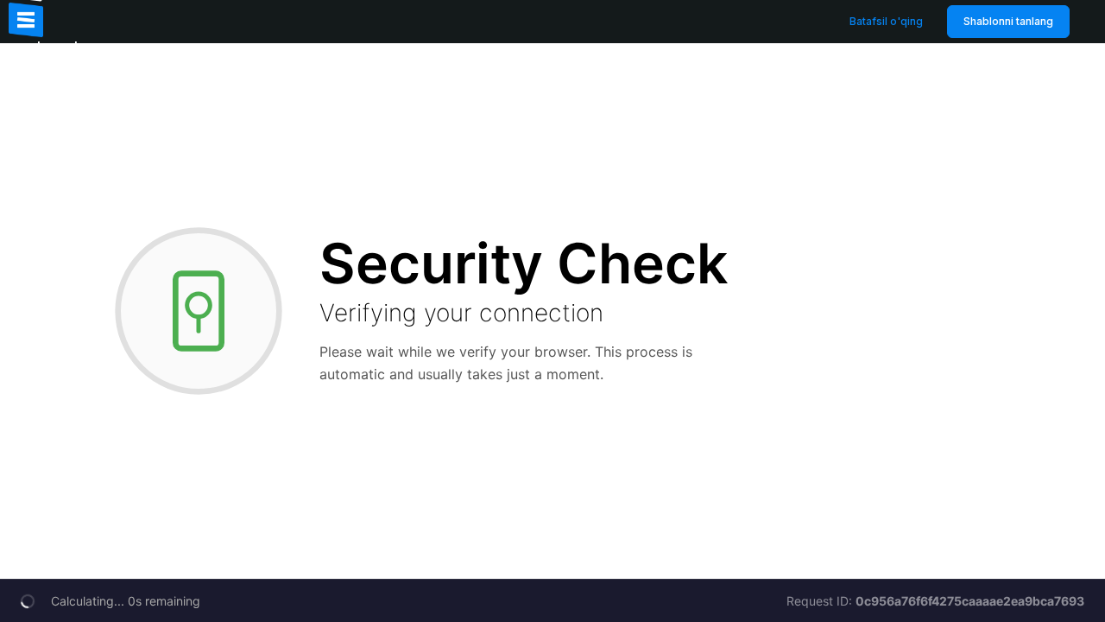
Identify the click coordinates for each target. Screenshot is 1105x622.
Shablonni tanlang (1008, 21)
